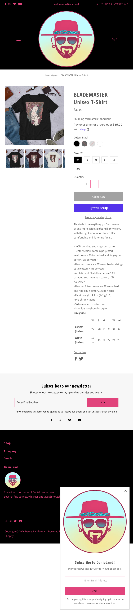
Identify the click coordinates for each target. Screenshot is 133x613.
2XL (78, 168)
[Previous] (11, 91)
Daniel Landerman (35, 531)
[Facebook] (5, 4)
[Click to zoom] (58, 91)
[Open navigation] (18, 38)
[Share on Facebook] (76, 359)
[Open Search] (97, 4)
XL (114, 160)
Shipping (79, 119)
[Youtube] (20, 4)
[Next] (19, 91)
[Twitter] (14, 4)
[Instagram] (10, 4)
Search (8, 458)
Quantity (79, 177)
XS (78, 160)
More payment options (98, 217)
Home (48, 75)
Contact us (80, 352)
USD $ (108, 4)
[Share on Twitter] (81, 359)
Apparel (55, 75)
